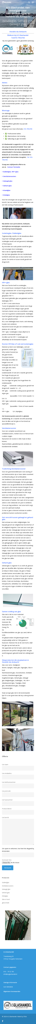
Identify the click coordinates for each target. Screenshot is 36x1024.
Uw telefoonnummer (9, 782)
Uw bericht (5, 817)
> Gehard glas (7, 186)
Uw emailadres (7, 773)
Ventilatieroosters (7, 886)
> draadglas (6, 190)
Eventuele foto (7, 860)
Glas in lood (6, 899)
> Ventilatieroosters (9, 176)
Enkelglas (5, 896)
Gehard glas (6, 893)
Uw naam (5, 764)
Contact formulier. (13, 167)
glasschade (5, 903)
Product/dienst (7, 809)
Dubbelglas (5, 882)
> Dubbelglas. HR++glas (10, 172)
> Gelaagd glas (7, 181)
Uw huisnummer (7, 800)
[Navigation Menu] (33, 2)
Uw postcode (6, 791)
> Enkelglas (6, 195)
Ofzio (25, 1016)
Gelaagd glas (6, 889)
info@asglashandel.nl (10, 974)
